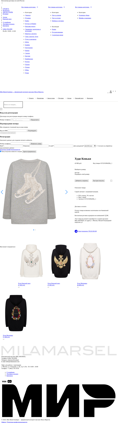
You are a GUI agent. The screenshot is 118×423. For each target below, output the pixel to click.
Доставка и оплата (8, 24)
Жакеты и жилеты (31, 33)
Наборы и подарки (58, 21)
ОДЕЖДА (6, 9)
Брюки (27, 50)
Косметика (6, 10)
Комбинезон (29, 59)
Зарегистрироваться (29, 151)
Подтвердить (32, 130)
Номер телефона (5, 120)
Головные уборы (84, 15)
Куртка (27, 61)
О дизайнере (7, 22)
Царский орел (7, 19)
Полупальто (29, 47)
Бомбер (27, 45)
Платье (27, 67)
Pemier (54, 29)
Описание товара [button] (80, 188)
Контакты (6, 25)
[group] (34, 192)
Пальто (27, 64)
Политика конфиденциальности (10, 149)
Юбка (27, 70)
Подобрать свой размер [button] (82, 174)
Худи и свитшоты (30, 39)
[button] (2, 192)
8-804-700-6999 (7, 29)
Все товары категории (28, 7)
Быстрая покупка (98, 180)
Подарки (5, 14)
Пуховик (28, 18)
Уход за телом (56, 18)
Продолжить (35, 120)
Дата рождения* (79, 146)
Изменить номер (36, 143)
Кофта (27, 21)
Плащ (27, 73)
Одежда (31, 98)
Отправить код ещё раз (8, 133)
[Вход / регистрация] (110, 92)
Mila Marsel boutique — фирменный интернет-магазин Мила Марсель (22, 92)
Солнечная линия (57, 35)
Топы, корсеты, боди (31, 36)
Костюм (27, 56)
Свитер (27, 53)
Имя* (2, 146)
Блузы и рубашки (30, 23)
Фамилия (26, 146)
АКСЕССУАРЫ (8, 12)
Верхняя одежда (30, 26)
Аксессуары (51, 98)
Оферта (3, 422)
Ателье (5, 17)
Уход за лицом (56, 15)
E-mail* (51, 146)
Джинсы (28, 15)
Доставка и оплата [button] (80, 206)
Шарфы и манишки (85, 18)
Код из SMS (4, 130)
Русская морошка (57, 32)
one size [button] (77, 172)
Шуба (27, 42)
